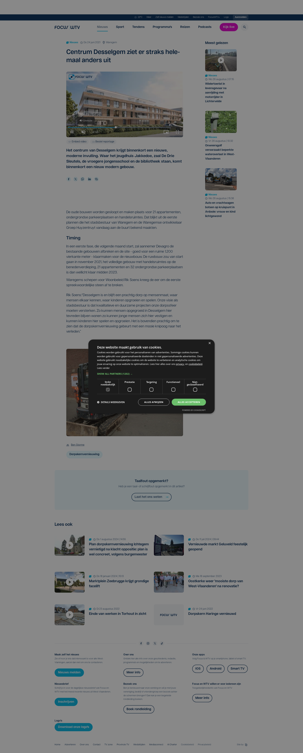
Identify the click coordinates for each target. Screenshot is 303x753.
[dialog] (151, 377)
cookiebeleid (195, 364)
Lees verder (103, 367)
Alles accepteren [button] (189, 402)
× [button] (209, 343)
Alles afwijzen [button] (153, 402)
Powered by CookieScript (194, 410)
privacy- (180, 364)
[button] (151, 373)
